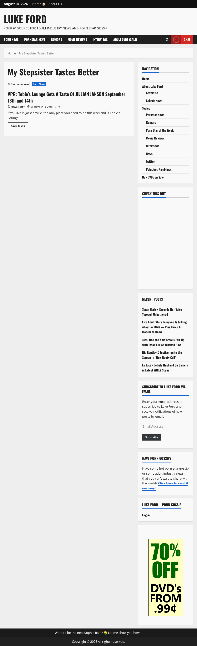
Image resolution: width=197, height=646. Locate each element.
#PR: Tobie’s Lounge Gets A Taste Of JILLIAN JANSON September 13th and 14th (66, 97)
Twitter (150, 161)
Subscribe (151, 437)
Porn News (11, 39)
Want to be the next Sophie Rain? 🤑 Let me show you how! (97, 633)
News (149, 153)
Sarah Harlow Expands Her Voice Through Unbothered (162, 312)
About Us (55, 4)
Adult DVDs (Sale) (125, 39)
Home (145, 78)
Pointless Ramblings (159, 169)
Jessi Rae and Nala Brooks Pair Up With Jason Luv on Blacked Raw (163, 342)
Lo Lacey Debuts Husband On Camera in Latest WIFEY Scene (165, 367)
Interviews (100, 39)
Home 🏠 (39, 4)
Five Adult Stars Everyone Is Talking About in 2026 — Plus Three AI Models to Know (164, 327)
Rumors (56, 39)
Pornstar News (34, 39)
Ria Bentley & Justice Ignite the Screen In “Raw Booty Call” (162, 355)
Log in (146, 515)
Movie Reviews (77, 39)
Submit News (154, 100)
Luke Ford (25, 19)
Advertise (152, 92)
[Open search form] (167, 39)
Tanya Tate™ (18, 106)
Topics (146, 108)
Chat (187, 39)
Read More (19, 126)
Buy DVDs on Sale (153, 177)
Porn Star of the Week (160, 130)
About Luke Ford (152, 86)
